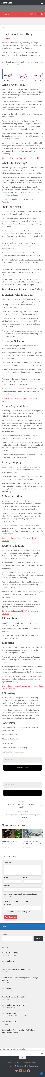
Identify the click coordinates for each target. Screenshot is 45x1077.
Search (4, 934)
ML (3, 28)
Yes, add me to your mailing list (18, 912)
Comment (8, 863)
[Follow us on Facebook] (42, 14)
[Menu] (42, 2)
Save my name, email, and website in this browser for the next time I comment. (20, 895)
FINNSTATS (6, 2)
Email (25, 877)
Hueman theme (33, 1066)
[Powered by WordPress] (15, 1066)
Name (6, 877)
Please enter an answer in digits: (16, 901)
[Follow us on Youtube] (38, 14)
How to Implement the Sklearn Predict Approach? (20, 158)
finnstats (8, 39)
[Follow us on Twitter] (31, 14)
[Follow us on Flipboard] (35, 14)
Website (7, 885)
